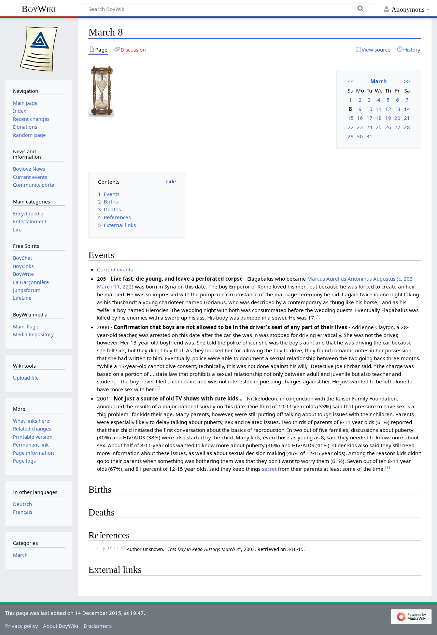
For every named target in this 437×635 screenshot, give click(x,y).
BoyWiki (39, 8)
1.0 (109, 548)
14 (407, 108)
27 (397, 127)
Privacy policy (21, 625)
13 (397, 108)
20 (397, 117)
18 (379, 117)
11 (379, 108)
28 (407, 127)
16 (360, 117)
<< (351, 81)
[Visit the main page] (39, 48)
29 (351, 136)
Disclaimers (98, 625)
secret (269, 468)
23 (360, 127)
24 (369, 127)
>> (407, 81)
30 (360, 136)
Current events (115, 269)
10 (369, 108)
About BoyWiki (60, 625)
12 (388, 108)
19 (388, 117)
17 (369, 117)
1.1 (116, 548)
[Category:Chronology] (101, 90)
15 (351, 117)
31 (369, 136)
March (378, 81)
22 (351, 127)
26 (388, 127)
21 (407, 117)
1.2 (122, 548)
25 (379, 127)
